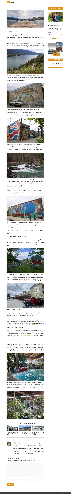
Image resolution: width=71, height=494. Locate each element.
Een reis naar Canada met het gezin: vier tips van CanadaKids (12, 433)
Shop (54, 1)
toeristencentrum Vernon (25, 335)
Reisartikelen (44, 1)
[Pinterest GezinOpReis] (56, 63)
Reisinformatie (11, 8)
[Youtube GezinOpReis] (58, 63)
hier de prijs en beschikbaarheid (17, 389)
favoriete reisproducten (58, 37)
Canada (21, 8)
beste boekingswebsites (53, 38)
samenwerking (59, 34)
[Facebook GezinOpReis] (53, 63)
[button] (63, 2)
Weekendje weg (38, 1)
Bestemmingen (30, 1)
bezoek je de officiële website (32, 324)
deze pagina (37, 232)
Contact (58, 1)
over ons (54, 32)
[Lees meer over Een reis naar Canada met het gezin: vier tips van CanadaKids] (12, 428)
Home (25, 1)
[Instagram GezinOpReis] (54, 63)
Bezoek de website (27, 280)
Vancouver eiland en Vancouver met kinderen (24, 433)
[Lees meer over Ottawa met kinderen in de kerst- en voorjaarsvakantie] (38, 428)
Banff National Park (28, 34)
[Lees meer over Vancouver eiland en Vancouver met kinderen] (25, 428)
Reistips (49, 1)
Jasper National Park (39, 34)
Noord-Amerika (17, 8)
